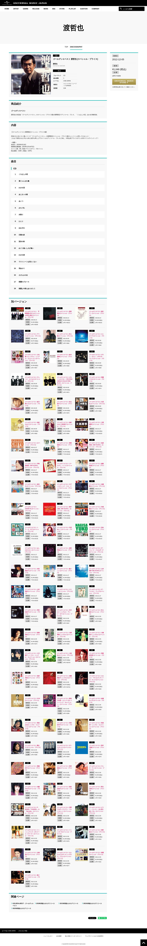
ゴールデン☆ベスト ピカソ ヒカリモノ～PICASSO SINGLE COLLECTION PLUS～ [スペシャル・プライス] (64, 381)
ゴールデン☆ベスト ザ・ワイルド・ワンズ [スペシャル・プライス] (96, 591)
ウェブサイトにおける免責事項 (94, 936)
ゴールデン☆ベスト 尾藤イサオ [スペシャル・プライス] (96, 379)
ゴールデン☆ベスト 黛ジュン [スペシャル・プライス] (64, 570)
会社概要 (58, 936)
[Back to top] (143, 942)
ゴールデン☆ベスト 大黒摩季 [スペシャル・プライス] (96, 424)
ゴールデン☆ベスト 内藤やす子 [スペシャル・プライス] (32, 788)
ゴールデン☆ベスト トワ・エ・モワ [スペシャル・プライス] (32, 529)
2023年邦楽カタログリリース (22, 908)
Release (35, 9)
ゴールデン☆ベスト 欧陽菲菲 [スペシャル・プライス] (32, 634)
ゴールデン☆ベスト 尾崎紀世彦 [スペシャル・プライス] (96, 655)
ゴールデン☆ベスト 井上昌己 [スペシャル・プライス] (96, 612)
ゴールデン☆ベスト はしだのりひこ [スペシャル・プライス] (32, 550)
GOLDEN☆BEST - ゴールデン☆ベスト (23, 904)
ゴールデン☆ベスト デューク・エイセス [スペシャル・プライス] (32, 379)
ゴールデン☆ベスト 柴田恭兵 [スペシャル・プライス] (64, 313)
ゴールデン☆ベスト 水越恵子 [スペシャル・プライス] (32, 854)
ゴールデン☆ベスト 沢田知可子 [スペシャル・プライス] (64, 724)
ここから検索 (121, 8)
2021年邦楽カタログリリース (92, 903)
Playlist (72, 9)
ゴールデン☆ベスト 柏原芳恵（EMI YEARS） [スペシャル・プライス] (96, 445)
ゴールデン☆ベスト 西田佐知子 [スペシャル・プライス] (64, 788)
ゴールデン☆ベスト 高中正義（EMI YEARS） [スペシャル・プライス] (64, 508)
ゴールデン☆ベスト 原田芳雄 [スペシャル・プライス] (64, 550)
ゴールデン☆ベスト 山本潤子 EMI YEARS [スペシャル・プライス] (96, 570)
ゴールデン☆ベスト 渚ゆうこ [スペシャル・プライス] (96, 529)
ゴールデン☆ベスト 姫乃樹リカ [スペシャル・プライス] (32, 403)
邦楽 (26, 931)
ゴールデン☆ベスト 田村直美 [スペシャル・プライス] (64, 768)
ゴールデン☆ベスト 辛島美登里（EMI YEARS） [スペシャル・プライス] (32, 465)
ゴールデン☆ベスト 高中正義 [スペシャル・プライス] (96, 747)
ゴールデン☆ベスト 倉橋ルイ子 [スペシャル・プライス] (96, 700)
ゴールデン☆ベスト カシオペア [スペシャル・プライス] (96, 336)
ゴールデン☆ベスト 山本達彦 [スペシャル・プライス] (32, 591)
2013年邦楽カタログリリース (69, 903)
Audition (83, 9)
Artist (16, 9)
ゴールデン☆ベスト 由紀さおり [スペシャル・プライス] (32, 424)
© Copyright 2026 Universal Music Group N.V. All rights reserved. (73, 943)
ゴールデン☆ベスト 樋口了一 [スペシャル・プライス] (96, 313)
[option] (31, 74)
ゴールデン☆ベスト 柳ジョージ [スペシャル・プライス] (32, 877)
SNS (53, 9)
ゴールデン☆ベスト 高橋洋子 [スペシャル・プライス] (32, 768)
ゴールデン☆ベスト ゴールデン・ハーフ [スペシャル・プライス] (64, 465)
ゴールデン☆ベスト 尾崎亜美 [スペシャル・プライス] (64, 445)
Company (95, 9)
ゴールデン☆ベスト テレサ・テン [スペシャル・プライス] (96, 768)
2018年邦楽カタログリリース (45, 903)
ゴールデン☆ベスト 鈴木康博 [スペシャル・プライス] (64, 356)
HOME (7, 9)
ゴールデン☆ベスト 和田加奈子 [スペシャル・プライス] (32, 612)
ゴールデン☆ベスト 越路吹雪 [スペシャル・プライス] (96, 465)
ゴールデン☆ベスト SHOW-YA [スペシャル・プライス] (32, 508)
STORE (62, 9)
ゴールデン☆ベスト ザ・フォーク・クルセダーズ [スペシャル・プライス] (96, 550)
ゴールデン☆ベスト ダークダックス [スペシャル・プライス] (64, 747)
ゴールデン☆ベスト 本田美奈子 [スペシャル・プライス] (32, 570)
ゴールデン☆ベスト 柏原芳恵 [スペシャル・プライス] (32, 677)
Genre (25, 9)
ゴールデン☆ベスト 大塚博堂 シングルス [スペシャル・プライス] (64, 634)
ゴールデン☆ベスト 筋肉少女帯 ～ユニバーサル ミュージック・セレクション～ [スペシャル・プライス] (64, 702)
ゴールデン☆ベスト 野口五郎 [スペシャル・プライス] (96, 788)
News (46, 9)
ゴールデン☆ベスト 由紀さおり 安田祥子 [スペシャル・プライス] (64, 424)
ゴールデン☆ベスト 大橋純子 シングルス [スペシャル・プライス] (96, 634)
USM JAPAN (12, 931)
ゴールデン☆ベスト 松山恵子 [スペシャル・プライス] (64, 403)
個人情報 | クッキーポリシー (73, 936)
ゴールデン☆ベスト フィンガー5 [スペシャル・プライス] (64, 832)
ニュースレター (48, 936)
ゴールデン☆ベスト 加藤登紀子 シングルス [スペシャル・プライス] (64, 677)
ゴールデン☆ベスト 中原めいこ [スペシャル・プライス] (64, 529)
